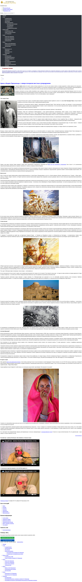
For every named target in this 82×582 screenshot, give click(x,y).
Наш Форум (7, 21)
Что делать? (5, 524)
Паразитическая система (8, 522)
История (4, 507)
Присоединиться (8, 19)
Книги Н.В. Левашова (9, 36)
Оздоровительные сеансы (10, 44)
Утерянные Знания (4, 500)
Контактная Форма (6, 530)
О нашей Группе (8, 18)
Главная (4, 15)
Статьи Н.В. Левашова (9, 37)
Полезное (5, 54)
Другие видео (8, 46)
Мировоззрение (6, 512)
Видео (4, 42)
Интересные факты (7, 520)
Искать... (2, 13)
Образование (5, 511)
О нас (4, 17)
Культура (4, 508)
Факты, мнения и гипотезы (8, 523)
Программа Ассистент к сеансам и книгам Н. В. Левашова (10, 59)
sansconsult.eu (20, 542)
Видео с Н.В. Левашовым (10, 43)
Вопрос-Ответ (5, 29)
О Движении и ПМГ (9, 30)
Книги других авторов (9, 39)
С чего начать (5, 518)
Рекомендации (8, 55)
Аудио (4, 47)
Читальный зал (8, 40)
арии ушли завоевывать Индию (13, 361)
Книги (4, 35)
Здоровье (5, 510)
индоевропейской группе (46, 431)
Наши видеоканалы (9, 22)
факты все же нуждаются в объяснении (57, 164)
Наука (4, 505)
